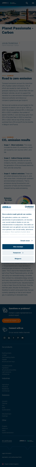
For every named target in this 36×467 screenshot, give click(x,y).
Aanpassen (17, 253)
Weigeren (18, 258)
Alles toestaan (18, 247)
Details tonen (25, 240)
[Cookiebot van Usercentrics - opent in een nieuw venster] (25, 207)
